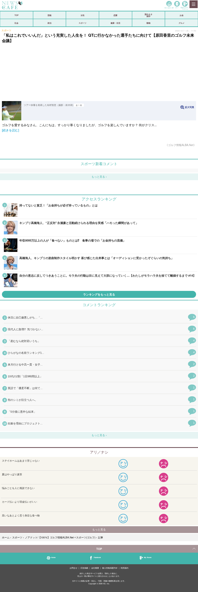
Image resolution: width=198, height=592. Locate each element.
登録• (184, 8)
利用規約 (124, 568)
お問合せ (73, 568)
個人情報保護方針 (110, 568)
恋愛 (115, 15)
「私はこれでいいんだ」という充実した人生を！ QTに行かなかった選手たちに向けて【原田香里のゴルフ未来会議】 (98, 37)
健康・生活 (115, 23)
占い (176, 7)
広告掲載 (84, 568)
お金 (181, 15)
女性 (82, 15)
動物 (148, 23)
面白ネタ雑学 (148, 15)
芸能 (49, 15)
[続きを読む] (10, 130)
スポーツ (82, 23)
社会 (16, 23)
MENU (193, 4)
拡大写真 (189, 107)
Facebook (97, 557)
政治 (49, 23)
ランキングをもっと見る (99, 294)
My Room (147, 557)
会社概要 (95, 568)
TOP (17, 15)
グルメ (181, 23)
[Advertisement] (99, 72)
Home (53, 557)
